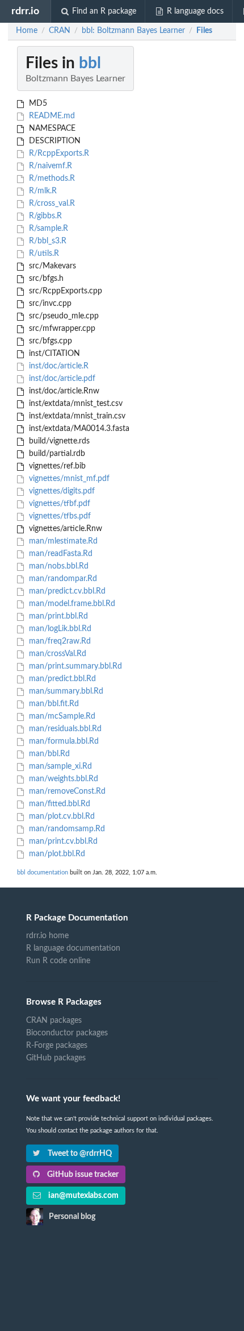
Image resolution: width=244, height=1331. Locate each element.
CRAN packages (54, 1021)
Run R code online (58, 961)
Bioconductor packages (67, 1033)
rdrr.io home (47, 936)
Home (26, 31)
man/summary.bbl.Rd (65, 691)
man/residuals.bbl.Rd (64, 729)
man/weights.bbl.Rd (62, 779)
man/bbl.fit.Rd (53, 704)
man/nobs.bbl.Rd (58, 566)
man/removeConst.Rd (66, 791)
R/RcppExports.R (58, 153)
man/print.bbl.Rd (57, 616)
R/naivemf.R (49, 166)
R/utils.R (43, 254)
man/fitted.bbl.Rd (58, 804)
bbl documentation (42, 872)
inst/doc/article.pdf (61, 379)
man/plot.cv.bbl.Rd (61, 816)
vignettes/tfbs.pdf (59, 516)
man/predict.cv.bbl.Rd (66, 591)
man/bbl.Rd (48, 754)
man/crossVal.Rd (56, 654)
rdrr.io (25, 11)
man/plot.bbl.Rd (56, 854)
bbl (90, 63)
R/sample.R (47, 229)
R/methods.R (51, 179)
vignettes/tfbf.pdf (58, 504)
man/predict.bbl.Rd (61, 679)
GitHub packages (56, 1058)
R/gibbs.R (44, 216)
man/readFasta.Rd (59, 554)
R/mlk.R (42, 191)
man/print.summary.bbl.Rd (74, 666)
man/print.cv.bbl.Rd (62, 841)
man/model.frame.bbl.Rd (71, 604)
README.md (51, 116)
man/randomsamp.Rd (66, 829)
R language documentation (73, 948)
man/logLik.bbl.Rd (59, 629)
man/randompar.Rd (62, 579)
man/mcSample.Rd (61, 716)
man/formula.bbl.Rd (63, 741)
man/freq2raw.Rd (59, 641)
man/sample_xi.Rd (59, 766)
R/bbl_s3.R (46, 241)
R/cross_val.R (51, 204)
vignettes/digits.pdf (61, 491)
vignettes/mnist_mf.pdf (68, 479)
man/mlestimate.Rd (62, 541)
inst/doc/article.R (58, 366)
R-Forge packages (56, 1046)
